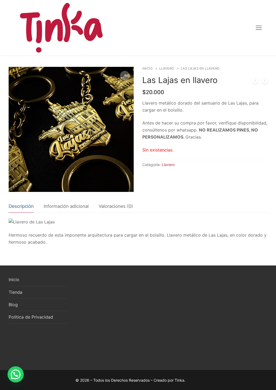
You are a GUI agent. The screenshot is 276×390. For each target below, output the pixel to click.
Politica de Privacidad (31, 317)
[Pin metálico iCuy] (264, 81)
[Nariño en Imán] (255, 81)
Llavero (166, 68)
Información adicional (66, 206)
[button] (16, 374)
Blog (13, 304)
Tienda (15, 292)
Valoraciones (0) (116, 206)
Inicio (147, 68)
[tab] (21, 207)
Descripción (21, 206)
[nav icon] (258, 27)
